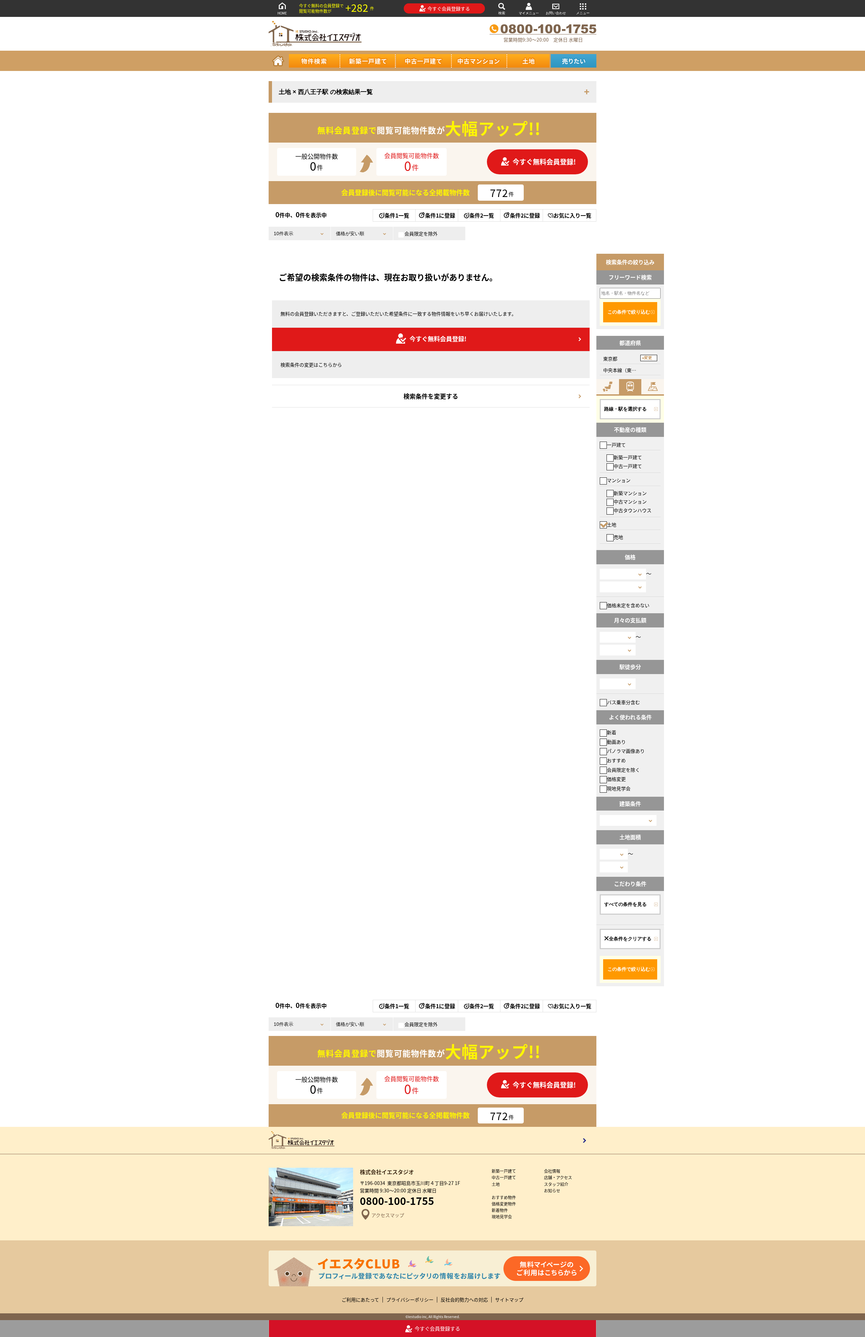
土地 (611, 524)
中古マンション (630, 501)
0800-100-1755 (397, 1200)
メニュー (583, 13)
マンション (619, 480)
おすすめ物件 (504, 1197)
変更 (648, 357)
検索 (501, 13)
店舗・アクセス (558, 1177)
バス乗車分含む (623, 702)
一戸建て (616, 444)
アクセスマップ (387, 1214)
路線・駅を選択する (625, 409)
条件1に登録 (440, 215)
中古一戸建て (628, 466)
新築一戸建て (628, 457)
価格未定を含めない (628, 605)
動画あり (616, 741)
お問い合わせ (556, 13)
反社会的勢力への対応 (464, 1300)
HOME (282, 13)
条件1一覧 (397, 215)
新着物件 (500, 1210)
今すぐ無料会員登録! (544, 162)
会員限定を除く (623, 769)
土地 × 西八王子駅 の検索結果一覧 (326, 92)
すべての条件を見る (625, 904)
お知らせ (552, 1190)
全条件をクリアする (630, 938)
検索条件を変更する (430, 396)
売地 (618, 537)
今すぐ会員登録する (448, 8)
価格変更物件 (504, 1204)
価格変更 (616, 778)
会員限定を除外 (421, 233)
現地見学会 (619, 788)
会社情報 (552, 1171)
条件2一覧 (481, 215)
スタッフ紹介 (556, 1184)
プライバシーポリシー (410, 1300)
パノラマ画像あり (626, 750)
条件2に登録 (525, 215)
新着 (611, 732)
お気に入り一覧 (572, 215)
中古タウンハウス (632, 510)
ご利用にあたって (360, 1300)
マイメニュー (529, 13)
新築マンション (630, 493)
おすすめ (616, 760)
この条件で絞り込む (629, 312)
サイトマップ (509, 1300)
